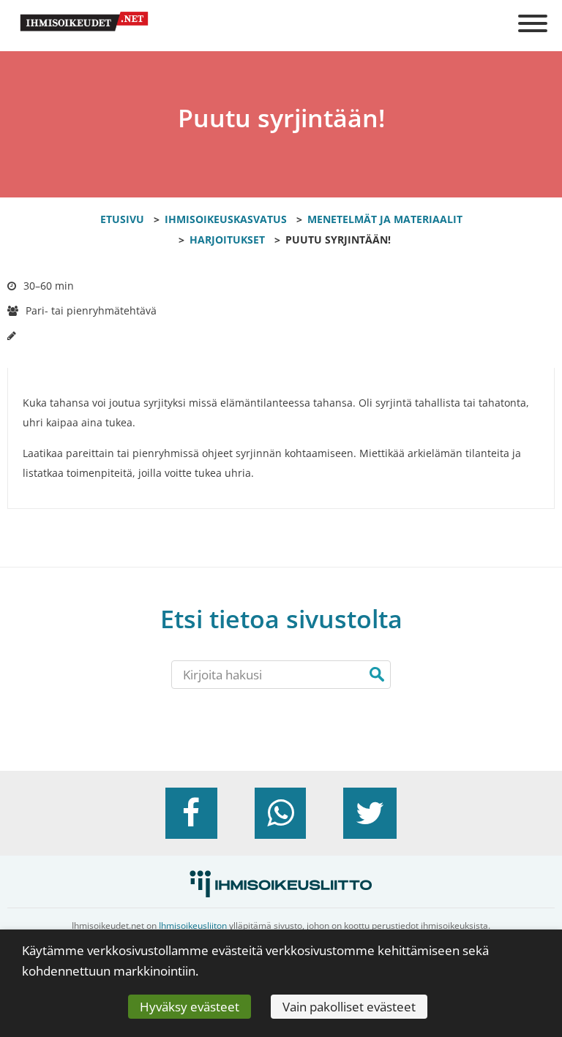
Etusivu (122, 219)
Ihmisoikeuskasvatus (226, 219)
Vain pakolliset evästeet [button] (349, 1006)
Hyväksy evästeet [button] (189, 1006)
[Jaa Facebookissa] (191, 813)
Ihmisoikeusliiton (193, 925)
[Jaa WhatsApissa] (280, 813)
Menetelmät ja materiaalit (384, 219)
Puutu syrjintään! (338, 239)
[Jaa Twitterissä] (370, 813)
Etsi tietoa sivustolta (281, 619)
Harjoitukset (227, 239)
